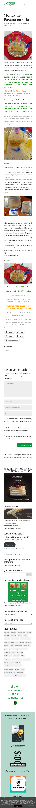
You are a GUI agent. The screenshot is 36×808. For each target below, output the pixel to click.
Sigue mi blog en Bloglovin (12, 554)
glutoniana (9, 23)
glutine (13, 652)
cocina (17, 639)
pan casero (19, 659)
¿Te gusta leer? (18, 745)
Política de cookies (21, 718)
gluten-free (12, 649)
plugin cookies (31, 805)
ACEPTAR (18, 806)
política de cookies (19, 803)
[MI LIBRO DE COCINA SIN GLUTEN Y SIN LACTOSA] (18, 501)
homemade (17, 655)
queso (11, 662)
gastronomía (27, 645)
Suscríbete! (9, 545)
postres (24, 23)
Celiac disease (21, 632)
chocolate (7, 639)
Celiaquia (6, 635)
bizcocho (6, 632)
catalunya (13, 632)
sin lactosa (22, 676)
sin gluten (15, 676)
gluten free (7, 652)
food (12, 645)
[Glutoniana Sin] (18, 514)
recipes (17, 669)
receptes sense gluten (10, 666)
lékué (22, 655)
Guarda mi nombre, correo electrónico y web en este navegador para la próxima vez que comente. (18, 421)
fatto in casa (28, 642)
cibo (12, 639)
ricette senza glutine (9, 672)
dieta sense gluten (25, 639)
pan (13, 659)
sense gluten (20, 672)
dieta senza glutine (9, 642)
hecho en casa (8, 655)
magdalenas (7, 659)
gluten (6, 649)
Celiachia (29, 632)
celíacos (19, 635)
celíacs (25, 635)
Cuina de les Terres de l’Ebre (18, 771)
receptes (17, 662)
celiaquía (13, 635)
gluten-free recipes (22, 649)
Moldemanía (18, 796)
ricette (22, 669)
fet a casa (6, 645)
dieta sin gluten (20, 642)
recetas (20, 666)
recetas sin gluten (9, 669)
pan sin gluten (27, 659)
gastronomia (18, 645)
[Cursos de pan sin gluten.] (18, 592)
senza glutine (7, 676)
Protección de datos (12, 715)
